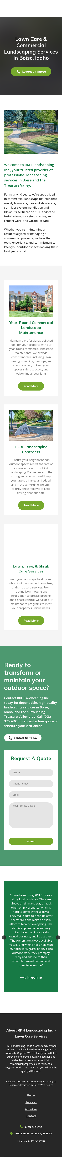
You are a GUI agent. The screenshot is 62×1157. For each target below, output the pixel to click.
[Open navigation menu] (54, 8)
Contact (31, 1116)
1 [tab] (22, 996)
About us (31, 1109)
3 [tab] (31, 996)
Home (31, 1095)
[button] (31, 71)
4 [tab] (35, 996)
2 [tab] (27, 996)
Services (31, 1102)
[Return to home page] (27, 8)
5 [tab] (40, 996)
